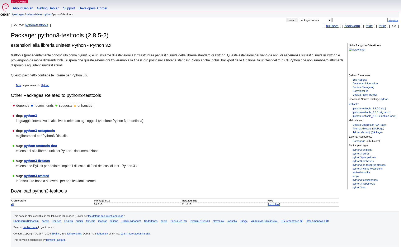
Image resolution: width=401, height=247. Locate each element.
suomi (79, 221)
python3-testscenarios (365, 180)
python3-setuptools (39, 131)
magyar (102, 221)
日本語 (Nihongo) (131, 221)
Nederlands (150, 221)
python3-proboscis (363, 161)
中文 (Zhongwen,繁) (317, 221)
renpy (356, 176)
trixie (369, 26)
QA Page (381, 124)
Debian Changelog (363, 87)
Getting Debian (48, 8)
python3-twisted (36, 176)
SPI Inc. (56, 233)
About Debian (23, 8)
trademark (102, 233)
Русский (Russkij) (200, 221)
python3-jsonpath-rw (364, 157)
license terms (74, 233)
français (90, 221)
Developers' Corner (93, 8)
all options (393, 20)
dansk (45, 221)
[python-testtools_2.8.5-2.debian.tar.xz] (374, 116)
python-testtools (36, 25)
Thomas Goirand (362, 128)
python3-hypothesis (364, 183)
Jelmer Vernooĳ (361, 132)
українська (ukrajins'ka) (264, 221)
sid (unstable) (34, 14)
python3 (30, 116)
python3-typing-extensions (368, 168)
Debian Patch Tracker (365, 94)
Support (69, 8)
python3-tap (359, 187)
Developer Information (365, 83)
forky (382, 26)
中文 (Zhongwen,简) (292, 221)
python (47, 14)
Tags (18, 85)
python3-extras (361, 153)
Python (45, 85)
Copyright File (360, 91)
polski (164, 221)
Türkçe (244, 221)
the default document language (105, 216)
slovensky (218, 221)
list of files (273, 204)
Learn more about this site (135, 233)
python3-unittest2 (362, 149)
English (68, 221)
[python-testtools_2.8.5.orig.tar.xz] (371, 112)
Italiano (114, 221)
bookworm (352, 26)
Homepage (359, 141)
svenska (232, 221)
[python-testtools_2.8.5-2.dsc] (369, 108)
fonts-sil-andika (361, 172)
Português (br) (178, 221)
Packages (19, 1)
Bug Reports (360, 79)
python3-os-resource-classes (369, 164)
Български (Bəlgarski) (26, 221)
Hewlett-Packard (55, 239)
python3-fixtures (37, 161)
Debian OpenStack (363, 124)
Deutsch (56, 221)
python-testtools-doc (40, 146)
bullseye (332, 26)
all (12, 204)
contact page (30, 227)
